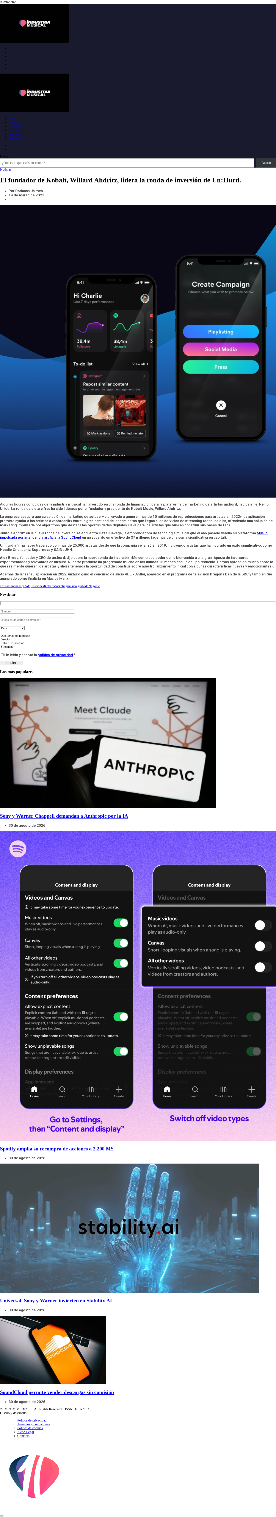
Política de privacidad (32, 1420)
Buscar (4, 156)
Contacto (23, 1436)
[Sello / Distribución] (27, 643)
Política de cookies (30, 1428)
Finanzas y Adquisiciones (26, 586)
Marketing (60, 586)
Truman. (34, 1413)
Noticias (14, 122)
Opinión (14, 134)
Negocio (94, 586)
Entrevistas (16, 130)
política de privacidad (55, 655)
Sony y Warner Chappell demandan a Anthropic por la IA (64, 816)
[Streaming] (27, 647)
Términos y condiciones (33, 1424)
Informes (15, 126)
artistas (4, 586)
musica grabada (77, 586)
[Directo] (27, 639)
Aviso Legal (25, 1432)
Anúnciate (16, 138)
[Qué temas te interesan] (27, 636)
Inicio (12, 118)
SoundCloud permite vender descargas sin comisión (57, 1392)
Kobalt (48, 586)
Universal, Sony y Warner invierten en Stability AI (56, 1300)
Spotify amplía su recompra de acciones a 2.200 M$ (56, 1149)
